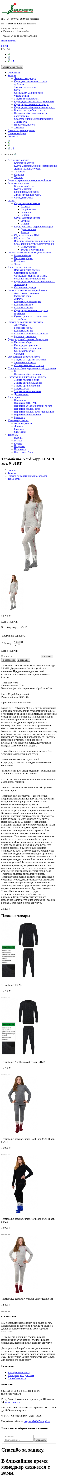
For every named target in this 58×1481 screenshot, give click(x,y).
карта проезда (12, 1402)
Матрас (18, 440)
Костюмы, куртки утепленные (31, 333)
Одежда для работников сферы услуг (34, 107)
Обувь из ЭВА (22, 238)
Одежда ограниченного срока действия (29, 180)
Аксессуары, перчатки (26, 293)
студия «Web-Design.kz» (37, 1421)
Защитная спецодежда (26, 98)
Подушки (19, 446)
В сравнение (9, 660)
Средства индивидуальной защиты (33, 118)
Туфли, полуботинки (32, 249)
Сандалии (26, 212)
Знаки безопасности (25, 362)
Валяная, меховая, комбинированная (34, 241)
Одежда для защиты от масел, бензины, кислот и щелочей (30, 277)
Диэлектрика (21, 394)
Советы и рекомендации (21, 130)
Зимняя (25, 232)
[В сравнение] (9, 997)
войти (4, 45)
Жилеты (18, 298)
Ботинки (25, 206)
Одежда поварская (24, 351)
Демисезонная (28, 229)
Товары (12, 75)
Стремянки (20, 432)
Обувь (17, 90)
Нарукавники (21, 400)
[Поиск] (9, 54)
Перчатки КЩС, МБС (26, 403)
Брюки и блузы (22, 255)
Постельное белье (24, 452)
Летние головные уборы (27, 168)
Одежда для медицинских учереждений (28, 94)
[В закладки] (6, 997)
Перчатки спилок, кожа (27, 408)
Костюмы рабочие (24, 163)
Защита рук (20, 121)
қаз (8, 48)
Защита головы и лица (26, 379)
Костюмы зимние (23, 304)
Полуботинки (28, 209)
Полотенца (20, 449)
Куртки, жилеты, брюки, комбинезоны (35, 165)
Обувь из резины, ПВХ (27, 235)
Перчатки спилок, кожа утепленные (34, 411)
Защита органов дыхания (28, 382)
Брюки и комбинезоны (26, 191)
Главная (12, 470)
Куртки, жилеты (23, 189)
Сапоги (25, 215)
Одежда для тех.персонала (28, 348)
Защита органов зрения (27, 385)
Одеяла (18, 443)
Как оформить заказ (18, 1372)
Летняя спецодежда (25, 78)
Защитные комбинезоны (27, 391)
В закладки (23, 660)
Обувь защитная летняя (27, 203)
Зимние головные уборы (27, 194)
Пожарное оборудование (27, 374)
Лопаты (18, 426)
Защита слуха (21, 388)
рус (3, 48)
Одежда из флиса (23, 197)
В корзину (47, 656)
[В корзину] (2, 997)
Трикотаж (19, 171)
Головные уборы (23, 258)
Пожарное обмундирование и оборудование (32, 368)
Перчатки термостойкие (27, 414)
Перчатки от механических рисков (33, 405)
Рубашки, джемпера (25, 336)
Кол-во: (5, 656)
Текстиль (19, 127)
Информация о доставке (21, 1375)
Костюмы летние (23, 307)
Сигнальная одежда (25, 287)
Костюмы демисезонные (27, 301)
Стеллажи (19, 429)
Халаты (18, 177)
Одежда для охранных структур (31, 104)
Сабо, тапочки (28, 246)
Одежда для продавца (26, 345)
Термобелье (20, 319)
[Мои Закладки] (9, 57)
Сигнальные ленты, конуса (29, 365)
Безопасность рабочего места (30, 110)
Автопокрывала (23, 423)
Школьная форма (17, 133)
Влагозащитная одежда (27, 270)
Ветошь (18, 437)
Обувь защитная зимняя (27, 217)
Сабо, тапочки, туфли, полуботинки (34, 243)
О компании (14, 72)
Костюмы (19, 261)
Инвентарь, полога (24, 124)
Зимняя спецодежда (25, 87)
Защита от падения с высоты (30, 359)
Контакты (13, 136)
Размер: (8, 643)
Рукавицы (19, 417)
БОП (16, 371)
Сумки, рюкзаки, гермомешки (30, 316)
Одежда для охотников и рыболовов (34, 101)
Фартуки (19, 174)
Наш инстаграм (8, 41)
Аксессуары (20, 324)
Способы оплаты (17, 1378)
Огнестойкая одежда (25, 272)
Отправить (41, 1440)
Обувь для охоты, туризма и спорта (33, 226)
